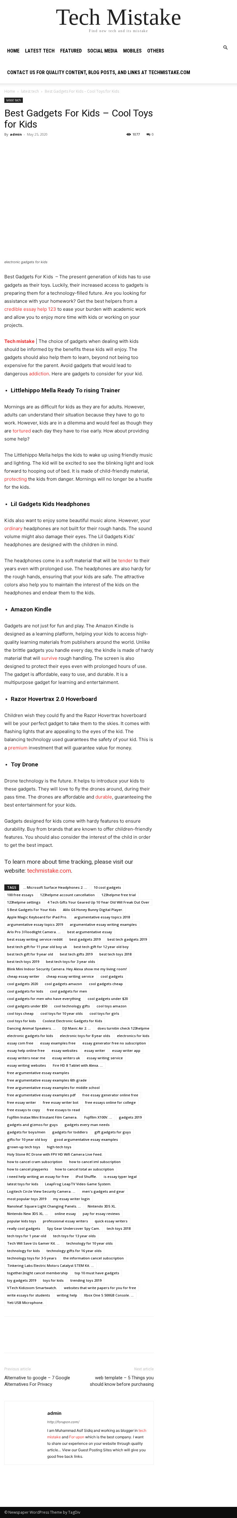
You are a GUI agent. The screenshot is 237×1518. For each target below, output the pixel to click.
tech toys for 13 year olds (74, 1235)
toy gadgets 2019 (21, 1280)
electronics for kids (133, 1035)
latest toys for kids (22, 1184)
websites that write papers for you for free (100, 1287)
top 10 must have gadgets (97, 1273)
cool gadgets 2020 (22, 983)
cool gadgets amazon (63, 983)
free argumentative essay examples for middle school (53, 1087)
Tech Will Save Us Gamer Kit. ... (33, 1243)
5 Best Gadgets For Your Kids (31, 909)
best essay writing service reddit (35, 939)
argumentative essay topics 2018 (102, 917)
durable (103, 797)
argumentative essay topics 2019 (35, 924)
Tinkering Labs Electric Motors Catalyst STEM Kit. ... (50, 1265)
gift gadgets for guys (112, 1132)
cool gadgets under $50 (27, 1006)
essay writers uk (66, 1058)
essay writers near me (26, 1058)
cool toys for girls (104, 1013)
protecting (15, 479)
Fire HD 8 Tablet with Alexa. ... (78, 1065)
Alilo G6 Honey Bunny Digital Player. (93, 909)
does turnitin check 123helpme (123, 1028)
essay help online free (26, 1050)
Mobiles (132, 51)
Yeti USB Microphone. (25, 1302)
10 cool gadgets (107, 887)
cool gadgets (112, 976)
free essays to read (63, 1109)
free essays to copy (23, 1109)
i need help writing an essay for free (38, 1176)
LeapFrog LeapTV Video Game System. (78, 1184)
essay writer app (126, 1050)
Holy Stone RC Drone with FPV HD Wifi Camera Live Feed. (54, 1154)
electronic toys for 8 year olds (85, 1035)
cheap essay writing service (70, 976)
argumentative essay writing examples (103, 924)
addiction (39, 374)
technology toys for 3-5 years (31, 1258)
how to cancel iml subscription (95, 1161)
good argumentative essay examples (86, 1139)
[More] (67, 148)
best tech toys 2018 (115, 954)
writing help (67, 1295)
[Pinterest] (39, 148)
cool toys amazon (112, 1006)
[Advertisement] (197, 128)
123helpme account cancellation (67, 894)
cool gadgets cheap (106, 983)
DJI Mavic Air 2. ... (76, 1028)
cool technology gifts (72, 1006)
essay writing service (105, 1058)
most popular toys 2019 (26, 1198)
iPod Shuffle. (86, 1176)
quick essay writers (111, 1221)
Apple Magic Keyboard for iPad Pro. (37, 917)
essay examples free (58, 1043)
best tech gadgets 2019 (127, 939)
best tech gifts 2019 (76, 954)
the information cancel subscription (93, 1258)
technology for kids (23, 1250)
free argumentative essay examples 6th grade (47, 1080)
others (155, 51)
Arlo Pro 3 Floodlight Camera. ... (33, 932)
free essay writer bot (60, 1102)
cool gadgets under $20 (108, 998)
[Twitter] (25, 148)
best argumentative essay (89, 932)
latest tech (40, 51)
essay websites (64, 1050)
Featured (71, 51)
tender (125, 560)
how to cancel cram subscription (34, 1161)
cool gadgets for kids (25, 991)
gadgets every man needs (87, 1124)
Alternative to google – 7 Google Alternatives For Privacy (37, 1381)
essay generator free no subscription (114, 1043)
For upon (76, 1437)
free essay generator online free (110, 1095)
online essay (65, 1213)
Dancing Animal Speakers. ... (31, 1028)
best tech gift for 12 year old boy (101, 946)
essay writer (94, 1050)
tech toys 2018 (119, 1228)
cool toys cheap (20, 1013)
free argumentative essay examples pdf (41, 1095)
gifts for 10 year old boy (27, 1139)
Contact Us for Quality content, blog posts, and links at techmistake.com (98, 72)
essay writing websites (26, 1065)
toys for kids (53, 1280)
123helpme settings (23, 902)
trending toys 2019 (86, 1280)
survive (49, 658)
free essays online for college (110, 1102)
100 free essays (20, 894)
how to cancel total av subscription (84, 1169)
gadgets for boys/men (26, 1132)
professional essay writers (65, 1221)
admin (16, 134)
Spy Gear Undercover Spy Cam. (73, 1228)
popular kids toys (21, 1221)
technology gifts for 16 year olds (74, 1250)
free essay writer (21, 1102)
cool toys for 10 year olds (61, 1013)
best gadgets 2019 (85, 939)
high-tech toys (59, 1147)
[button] (225, 48)
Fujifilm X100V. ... (98, 1117)
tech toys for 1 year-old (26, 1235)
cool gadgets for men (68, 991)
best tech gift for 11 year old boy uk (37, 946)
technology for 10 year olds (89, 1243)
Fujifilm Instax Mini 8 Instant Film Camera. (42, 1117)
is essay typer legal (120, 1176)
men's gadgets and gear (103, 1191)
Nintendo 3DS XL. (102, 1206)
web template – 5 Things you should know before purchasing (122, 1381)
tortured (21, 431)
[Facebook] (10, 148)
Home (13, 51)
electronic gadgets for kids (30, 1035)
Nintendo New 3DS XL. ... (27, 1213)
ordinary (13, 528)
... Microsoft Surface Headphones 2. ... (55, 887)
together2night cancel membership (37, 1273)
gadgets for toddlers (70, 1132)
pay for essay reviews (101, 1213)
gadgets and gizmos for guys (32, 1124)
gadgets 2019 (130, 1117)
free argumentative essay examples (38, 1072)
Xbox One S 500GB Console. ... (109, 1295)
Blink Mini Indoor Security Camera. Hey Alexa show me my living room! (67, 969)
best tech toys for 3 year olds (70, 961)
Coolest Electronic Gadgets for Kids (72, 1020)
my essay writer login (71, 1198)
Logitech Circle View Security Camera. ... (41, 1191)
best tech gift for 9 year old (30, 954)
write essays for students (28, 1295)
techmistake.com (49, 870)
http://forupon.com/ (63, 1422)
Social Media (102, 51)
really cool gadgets (23, 1228)
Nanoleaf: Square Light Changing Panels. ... (44, 1206)
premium (17, 748)
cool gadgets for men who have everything (44, 998)
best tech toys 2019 (23, 961)
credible (13, 309)
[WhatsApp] (53, 148)
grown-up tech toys (23, 1147)
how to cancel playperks (27, 1169)
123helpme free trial (119, 894)
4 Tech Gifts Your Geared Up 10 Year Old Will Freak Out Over (98, 902)
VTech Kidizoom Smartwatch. (32, 1287)
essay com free (20, 1043)
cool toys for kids (21, 1020)
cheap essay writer (23, 976)
